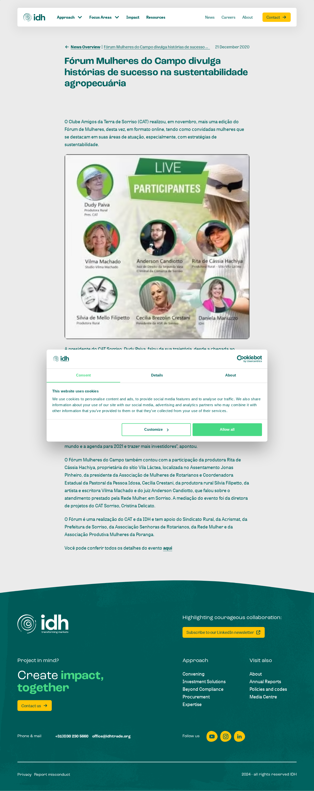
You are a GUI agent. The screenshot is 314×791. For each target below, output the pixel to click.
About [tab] (230, 375)
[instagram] (226, 736)
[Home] (34, 17)
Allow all (227, 429)
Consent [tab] (83, 375)
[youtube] (212, 736)
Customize (153, 429)
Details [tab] (157, 375)
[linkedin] (239, 736)
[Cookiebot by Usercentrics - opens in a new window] (240, 358)
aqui (167, 547)
